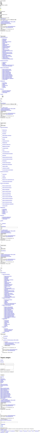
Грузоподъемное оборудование (7, 58)
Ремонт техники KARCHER (7, 74)
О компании (4, 82)
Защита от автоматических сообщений (7, 371)
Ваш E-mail (2, 364)
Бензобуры (4, 40)
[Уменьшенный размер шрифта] (0, 1)
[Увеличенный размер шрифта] (1, 4)
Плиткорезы (4, 54)
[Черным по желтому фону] (0, 9)
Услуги (1, 386)
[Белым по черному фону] (0, 7)
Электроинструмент (5, 49)
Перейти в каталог (3, 429)
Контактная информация (6, 90)
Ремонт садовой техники (4, 390)
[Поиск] (1, 99)
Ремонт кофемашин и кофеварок (7, 78)
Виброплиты (4, 38)
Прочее (3, 43)
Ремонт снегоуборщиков (4, 391)
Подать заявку (3, 36)
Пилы (3, 48)
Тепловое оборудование (6, 55)
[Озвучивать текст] (1, 15)
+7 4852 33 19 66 (5, 20)
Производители (5, 85)
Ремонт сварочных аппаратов (7, 75)
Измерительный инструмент (7, 52)
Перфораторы (4, 45)
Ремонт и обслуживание (4, 67)
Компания (2, 376)
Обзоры (3, 84)
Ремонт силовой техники (6, 69)
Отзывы (3, 86)
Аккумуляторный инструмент (7, 50)
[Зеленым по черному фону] (0, 10)
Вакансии (4, 87)
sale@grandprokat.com (9, 27)
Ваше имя (2, 363)
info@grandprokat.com (11, 26)
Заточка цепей (4, 79)
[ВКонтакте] (2, 95)
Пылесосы (4, 51)
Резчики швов (4, 42)
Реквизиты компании (6, 91)
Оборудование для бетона (6, 41)
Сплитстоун (4, 62)
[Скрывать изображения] (0, 13)
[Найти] (1, 106)
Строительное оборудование (7, 65)
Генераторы (4, 39)
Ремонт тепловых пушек (6, 73)
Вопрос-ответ (4, 83)
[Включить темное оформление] (1, 124)
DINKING (4, 64)
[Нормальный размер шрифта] (1, 2)
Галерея (1, 94)
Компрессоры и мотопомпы (7, 56)
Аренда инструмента (4, 37)
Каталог (1, 382)
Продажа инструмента (4, 60)
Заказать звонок (3, 24)
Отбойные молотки (5, 44)
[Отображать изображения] (1, 12)
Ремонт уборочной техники (7, 77)
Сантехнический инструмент (7, 53)
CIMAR (3, 63)
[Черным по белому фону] (0, 6)
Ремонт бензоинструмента (6, 70)
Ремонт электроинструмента (7, 76)
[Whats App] (2, 96)
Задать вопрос (4, 92)
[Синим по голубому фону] (0, 8)
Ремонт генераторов (5, 71)
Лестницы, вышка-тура (6, 46)
